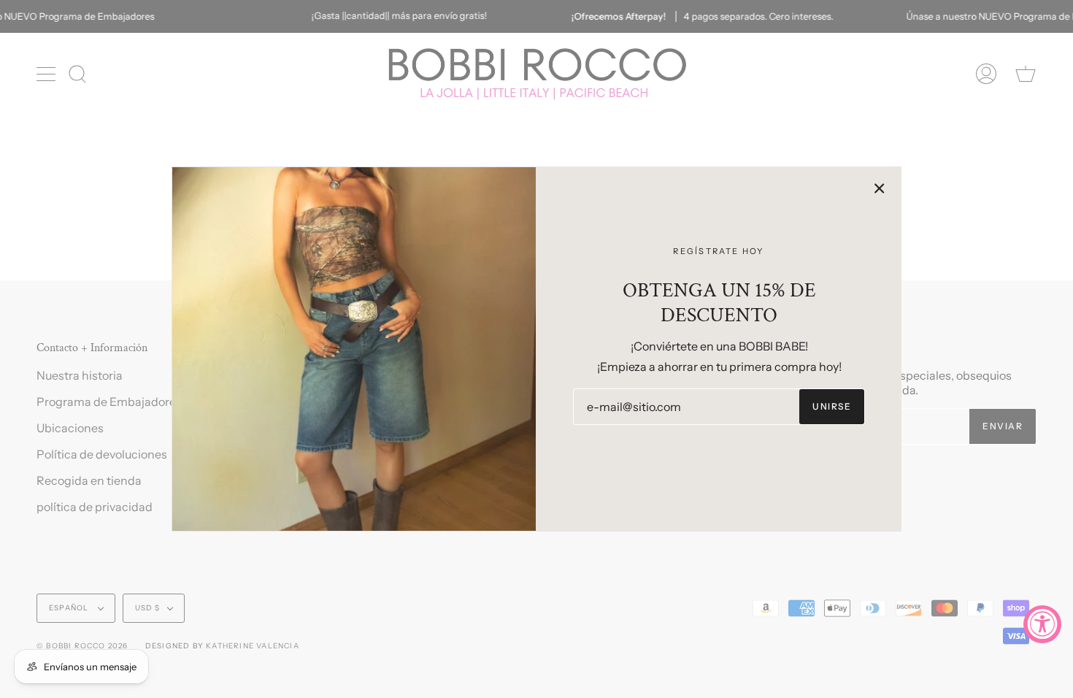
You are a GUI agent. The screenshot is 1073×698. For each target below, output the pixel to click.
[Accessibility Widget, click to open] (1042, 624)
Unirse (831, 406)
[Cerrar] (879, 188)
